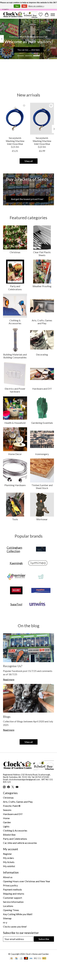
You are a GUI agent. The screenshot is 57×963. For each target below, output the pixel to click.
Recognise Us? (12, 666)
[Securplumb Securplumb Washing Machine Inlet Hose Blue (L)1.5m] (15, 119)
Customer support (12, 897)
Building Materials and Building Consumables (15, 356)
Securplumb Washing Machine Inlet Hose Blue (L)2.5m (42, 142)
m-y (5, 922)
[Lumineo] (37, 563)
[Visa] (31, 958)
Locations (8, 905)
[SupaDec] (40, 591)
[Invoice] (21, 958)
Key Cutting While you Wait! (18, 914)
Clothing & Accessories (15, 322)
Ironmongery (42, 454)
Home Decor (15, 454)
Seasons (7, 809)
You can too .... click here (28, 50)
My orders (8, 857)
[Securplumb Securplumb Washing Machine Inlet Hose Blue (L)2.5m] (42, 119)
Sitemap (7, 918)
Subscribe (44, 939)
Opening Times (11, 910)
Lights (6, 826)
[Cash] (11, 958)
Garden (7, 822)
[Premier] (16, 577)
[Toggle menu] (53, 15)
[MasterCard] (26, 958)
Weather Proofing (42, 286)
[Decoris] (40, 549)
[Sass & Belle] (40, 577)
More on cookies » (36, 6)
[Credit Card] (16, 958)
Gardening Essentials (42, 422)
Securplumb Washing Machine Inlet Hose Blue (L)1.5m (15, 142)
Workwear (42, 519)
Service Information (13, 901)
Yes (17, 6)
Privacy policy (10, 885)
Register (7, 853)
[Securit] (16, 591)
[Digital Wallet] (37, 958)
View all (28, 161)
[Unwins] (37, 604)
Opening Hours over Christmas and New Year (26, 881)
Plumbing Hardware (15, 485)
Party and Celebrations (15, 288)
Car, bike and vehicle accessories (20, 842)
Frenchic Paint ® (12, 805)
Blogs (6, 716)
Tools (15, 519)
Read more (8, 679)
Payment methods (12, 889)
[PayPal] (44, 958)
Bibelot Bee (9, 834)
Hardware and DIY (42, 388)
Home (6, 818)
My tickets (8, 862)
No (24, 6)
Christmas (15, 252)
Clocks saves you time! (15, 926)
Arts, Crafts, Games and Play (42, 322)
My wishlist (9, 866)
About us (7, 877)
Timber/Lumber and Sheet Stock (42, 486)
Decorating (42, 354)
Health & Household (15, 422)
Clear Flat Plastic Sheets (42, 254)
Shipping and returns (13, 893)
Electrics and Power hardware (15, 390)
